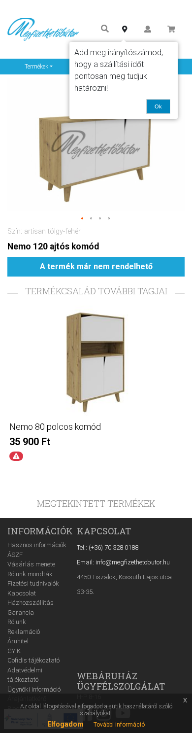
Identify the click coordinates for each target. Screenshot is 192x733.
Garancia (20, 612)
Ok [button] (158, 106)
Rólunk (16, 622)
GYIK (14, 651)
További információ (119, 724)
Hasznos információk (36, 545)
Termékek (36, 66)
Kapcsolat (21, 593)
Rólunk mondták (30, 574)
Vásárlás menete (31, 564)
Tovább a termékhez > (96, 474)
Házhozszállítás (30, 602)
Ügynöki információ (34, 689)
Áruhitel (18, 641)
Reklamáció (23, 631)
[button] (82, 218)
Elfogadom (65, 724)
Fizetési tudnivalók (33, 583)
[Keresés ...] (105, 29)
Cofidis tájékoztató (33, 660)
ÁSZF (15, 554)
